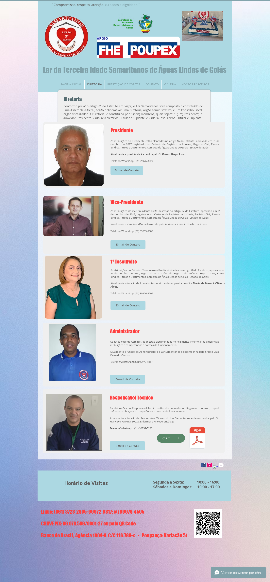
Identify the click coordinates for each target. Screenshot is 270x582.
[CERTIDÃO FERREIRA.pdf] (197, 438)
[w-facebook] (215, 467)
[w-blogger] (221, 465)
